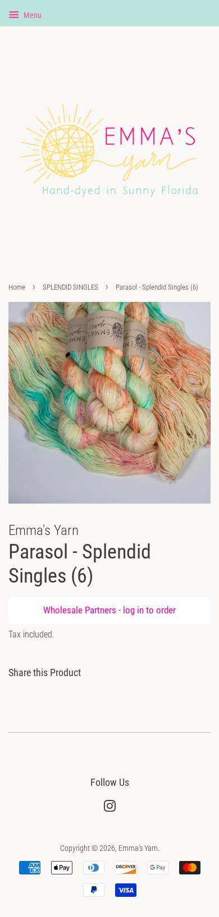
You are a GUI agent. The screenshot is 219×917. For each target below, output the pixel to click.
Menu (32, 15)
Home (16, 287)
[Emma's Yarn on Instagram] (109, 808)
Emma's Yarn (138, 848)
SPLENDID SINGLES (70, 287)
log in (133, 610)
